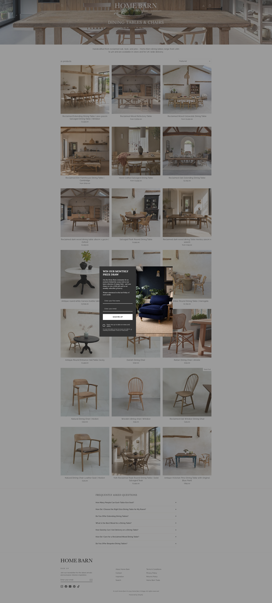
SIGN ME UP (118, 317)
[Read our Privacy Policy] (131, 329)
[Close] (170, 268)
